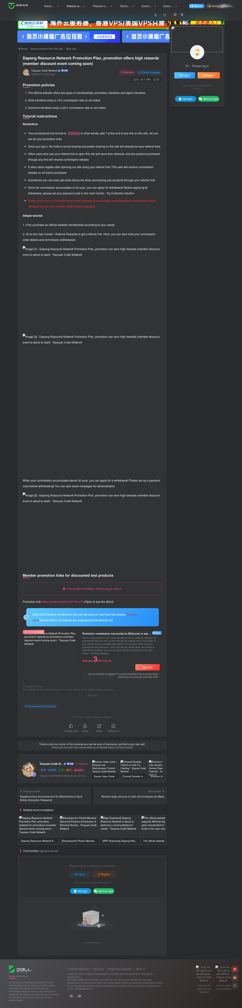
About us (140, 969)
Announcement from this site (47, 48)
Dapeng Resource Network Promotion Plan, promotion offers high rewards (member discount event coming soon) (91, 60)
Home (24, 48)
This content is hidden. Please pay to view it (93, 589)
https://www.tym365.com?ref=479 (63, 602)
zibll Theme (121, 974)
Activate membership (222, 5)
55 (62, 769)
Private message (150, 72)
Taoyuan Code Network (44, 70)
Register (105, 874)
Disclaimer (98, 969)
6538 (53, 769)
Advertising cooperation (120, 969)
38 (44, 769)
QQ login (83, 891)
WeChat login (105, 891)
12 (70, 769)
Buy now (147, 667)
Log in (81, 874)
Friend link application (78, 969)
